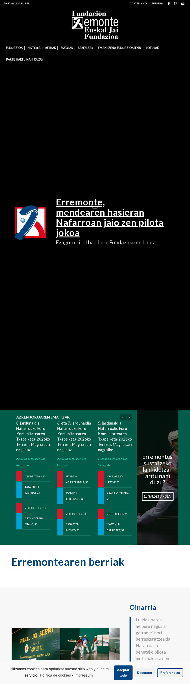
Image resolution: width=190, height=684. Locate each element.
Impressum (84, 675)
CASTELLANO (138, 3)
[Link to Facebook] (168, 3)
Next (129, 417)
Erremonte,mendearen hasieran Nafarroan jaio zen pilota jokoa (110, 217)
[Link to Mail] (182, 3)
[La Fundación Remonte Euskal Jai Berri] (55, 655)
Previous (123, 417)
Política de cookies (55, 675)
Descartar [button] (144, 672)
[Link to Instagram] (175, 3)
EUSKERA (157, 3)
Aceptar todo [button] (123, 672)
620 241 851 (22, 3)
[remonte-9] (104, 655)
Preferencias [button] (170, 672)
